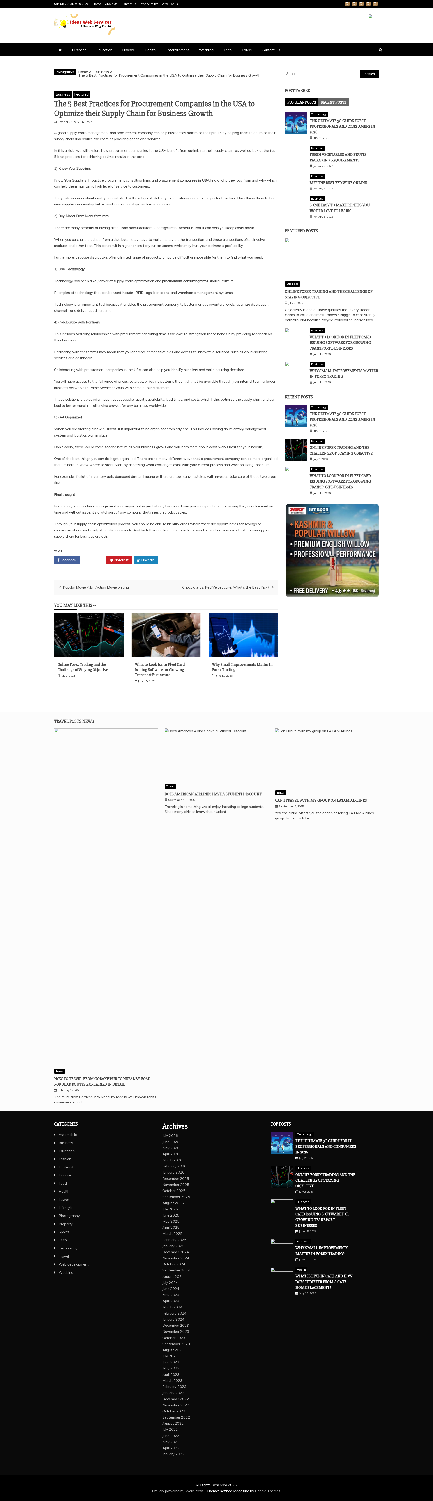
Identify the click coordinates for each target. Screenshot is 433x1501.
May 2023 (171, 1368)
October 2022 (173, 1411)
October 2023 (173, 1337)
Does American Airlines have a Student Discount (213, 793)
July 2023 (170, 1356)
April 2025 (171, 1227)
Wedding (206, 50)
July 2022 (170, 1429)
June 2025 (170, 1215)
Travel (247, 50)
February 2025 (174, 1239)
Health (150, 50)
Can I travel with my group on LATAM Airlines (321, 800)
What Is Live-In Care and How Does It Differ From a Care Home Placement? (323, 1282)
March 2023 (172, 1380)
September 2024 (176, 1270)
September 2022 (176, 1417)
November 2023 (175, 1331)
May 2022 (171, 1442)
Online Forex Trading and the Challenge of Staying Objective (83, 667)
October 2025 (173, 1190)
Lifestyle (66, 1207)
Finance (128, 50)
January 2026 (173, 1172)
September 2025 (176, 1196)
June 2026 (170, 1141)
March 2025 (172, 1233)
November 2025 (175, 1184)
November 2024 (175, 1258)
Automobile (68, 1134)
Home (97, 3)
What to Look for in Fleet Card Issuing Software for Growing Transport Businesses (160, 670)
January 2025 (173, 1246)
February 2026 (174, 1166)
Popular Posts (301, 102)
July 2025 (170, 1209)
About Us (111, 3)
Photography (69, 1215)
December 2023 (175, 1325)
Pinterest (121, 560)
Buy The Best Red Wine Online (338, 182)
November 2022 (175, 1405)
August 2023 (173, 1350)
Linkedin (147, 560)
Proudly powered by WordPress (178, 1491)
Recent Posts (333, 102)
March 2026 (172, 1160)
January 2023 (173, 1392)
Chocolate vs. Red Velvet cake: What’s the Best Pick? (225, 587)
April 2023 (171, 1374)
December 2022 (175, 1398)
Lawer (64, 1199)
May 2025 (171, 1221)
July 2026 (170, 1135)
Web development (74, 1264)
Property (66, 1223)
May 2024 (171, 1294)
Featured (81, 94)
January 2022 (173, 1454)
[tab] (301, 102)
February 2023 (174, 1386)
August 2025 (173, 1203)
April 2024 (171, 1301)
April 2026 (171, 1154)
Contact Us (129, 3)
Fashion (65, 1159)
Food (63, 1183)
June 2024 (170, 1288)
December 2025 (175, 1178)
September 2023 (176, 1344)
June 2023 (170, 1362)
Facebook (68, 560)
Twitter (94, 560)
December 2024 (175, 1252)
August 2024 (173, 1276)
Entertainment (177, 50)
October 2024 (173, 1264)
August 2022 (173, 1423)
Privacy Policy (149, 3)
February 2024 (174, 1313)
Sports (64, 1232)
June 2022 (170, 1435)
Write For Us (170, 3)
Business (79, 50)
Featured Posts (301, 231)
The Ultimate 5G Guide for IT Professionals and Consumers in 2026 (342, 126)
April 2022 (171, 1448)
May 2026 (171, 1148)
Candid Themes (268, 1491)
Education (104, 50)
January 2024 (173, 1319)
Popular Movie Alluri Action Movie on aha (96, 587)
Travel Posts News (74, 721)
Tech (227, 50)
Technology (318, 114)
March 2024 (172, 1307)
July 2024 (170, 1282)
